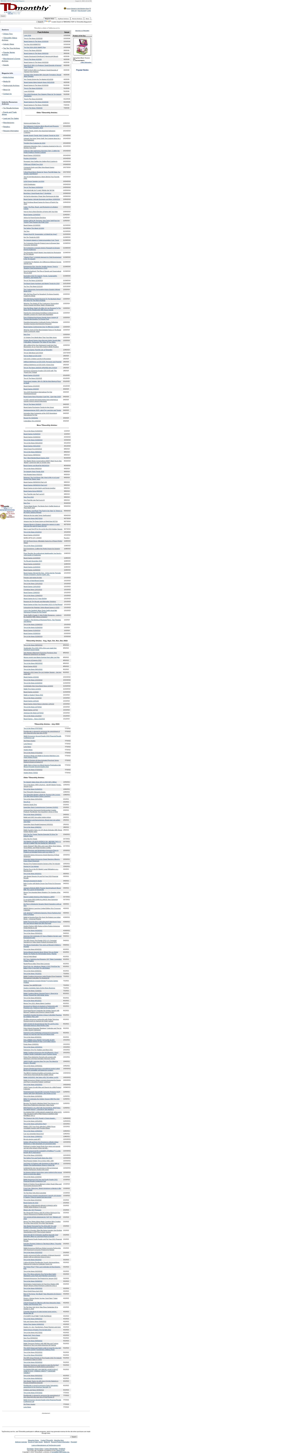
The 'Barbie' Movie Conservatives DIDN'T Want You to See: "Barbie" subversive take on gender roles (43, 461)
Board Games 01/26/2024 (32, 434)
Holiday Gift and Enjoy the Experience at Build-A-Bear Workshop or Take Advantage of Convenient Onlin (41, 1143)
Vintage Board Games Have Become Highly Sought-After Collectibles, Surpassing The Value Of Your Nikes (42, 341)
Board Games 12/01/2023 (32, 586)
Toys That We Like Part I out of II (34, 494)
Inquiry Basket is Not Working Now (78, 8)
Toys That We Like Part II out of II (34, 500)
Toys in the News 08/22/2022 (33, 663)
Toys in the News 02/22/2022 (33, 1252)
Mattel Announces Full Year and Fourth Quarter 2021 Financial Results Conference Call (41, 1180)
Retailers (6, 127)
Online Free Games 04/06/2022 (34, 1324)
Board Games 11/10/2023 (32, 558)
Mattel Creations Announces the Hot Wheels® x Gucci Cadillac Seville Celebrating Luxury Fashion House (41, 1053)
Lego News (27, 747)
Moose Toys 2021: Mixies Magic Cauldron (37, 1003)
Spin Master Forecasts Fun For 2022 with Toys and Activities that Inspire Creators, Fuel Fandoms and (40, 1227)
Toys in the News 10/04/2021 (33, 1047)
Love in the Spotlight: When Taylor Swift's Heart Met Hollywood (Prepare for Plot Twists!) (40, 611)
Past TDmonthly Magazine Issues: (35, 792)
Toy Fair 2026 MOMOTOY (32, 44)
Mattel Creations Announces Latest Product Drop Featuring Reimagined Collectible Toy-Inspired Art (43, 977)
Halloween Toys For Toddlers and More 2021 (38, 1050)
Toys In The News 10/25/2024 (33, 187)
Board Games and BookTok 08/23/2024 (36, 465)
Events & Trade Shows (35, 1442)
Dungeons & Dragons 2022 (32, 660)
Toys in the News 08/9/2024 (33, 452)
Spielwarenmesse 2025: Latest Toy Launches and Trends (42, 410)
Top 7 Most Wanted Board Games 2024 (36, 458)
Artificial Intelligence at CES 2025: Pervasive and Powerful (42, 362)
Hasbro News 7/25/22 (31, 773)
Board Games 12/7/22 (31, 710)
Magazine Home (49, 18)
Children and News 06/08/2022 (34, 1390)
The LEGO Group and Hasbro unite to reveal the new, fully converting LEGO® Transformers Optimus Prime (42, 1349)
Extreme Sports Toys (30, 804)
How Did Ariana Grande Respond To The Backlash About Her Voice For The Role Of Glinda (42, 299)
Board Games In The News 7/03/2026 (36, 105)
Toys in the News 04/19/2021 (33, 930)
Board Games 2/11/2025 (31, 375)
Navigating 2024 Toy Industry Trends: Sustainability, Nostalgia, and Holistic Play (40, 276)
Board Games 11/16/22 (31, 692)
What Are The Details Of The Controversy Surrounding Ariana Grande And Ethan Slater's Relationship (41, 304)
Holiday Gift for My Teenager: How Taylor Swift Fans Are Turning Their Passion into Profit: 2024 (42, 221)
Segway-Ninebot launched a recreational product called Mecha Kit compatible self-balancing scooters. (42, 1069)
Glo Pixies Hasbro (29, 741)
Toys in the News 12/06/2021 (33, 1131)
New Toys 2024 (29, 497)
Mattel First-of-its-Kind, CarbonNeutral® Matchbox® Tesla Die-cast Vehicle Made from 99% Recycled (42, 922)
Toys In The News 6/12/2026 (33, 99)
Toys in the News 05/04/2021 (33, 933)
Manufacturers (8, 123)
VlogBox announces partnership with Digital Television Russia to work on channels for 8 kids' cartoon (41, 1020)
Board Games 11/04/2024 (32, 215)
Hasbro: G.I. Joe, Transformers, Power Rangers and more (42, 1327)
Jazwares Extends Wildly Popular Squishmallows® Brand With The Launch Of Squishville (42, 889)
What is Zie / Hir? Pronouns (32, 1210)
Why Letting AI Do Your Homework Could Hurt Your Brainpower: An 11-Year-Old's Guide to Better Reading (41, 346)
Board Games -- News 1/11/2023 (34, 719)
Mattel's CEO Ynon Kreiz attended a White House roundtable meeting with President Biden (39, 1127)
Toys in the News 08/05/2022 (33, 645)
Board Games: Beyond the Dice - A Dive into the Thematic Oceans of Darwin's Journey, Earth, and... (42, 574)
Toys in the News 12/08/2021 (33, 1136)
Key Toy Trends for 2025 (31, 237)
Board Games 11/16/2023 (32, 564)
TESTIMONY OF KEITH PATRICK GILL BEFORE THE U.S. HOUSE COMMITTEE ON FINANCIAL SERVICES (42, 842)
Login (89, 10)
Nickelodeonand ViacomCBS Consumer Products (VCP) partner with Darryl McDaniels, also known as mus (42, 1092)
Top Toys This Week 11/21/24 (33, 286)
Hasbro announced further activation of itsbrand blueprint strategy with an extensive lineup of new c (42, 1256)
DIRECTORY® (6, 1)
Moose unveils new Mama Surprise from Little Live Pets (42, 657)
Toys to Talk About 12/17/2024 (33, 353)
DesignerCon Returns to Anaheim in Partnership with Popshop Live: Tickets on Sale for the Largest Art (41, 1007)
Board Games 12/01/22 (31, 701)
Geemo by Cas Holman (31, 866)
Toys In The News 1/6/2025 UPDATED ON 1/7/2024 (40, 368)
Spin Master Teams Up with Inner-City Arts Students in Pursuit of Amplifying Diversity (41, 1382)
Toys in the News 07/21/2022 (33, 753)
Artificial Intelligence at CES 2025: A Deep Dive (39, 365)
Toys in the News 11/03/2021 (33, 1096)
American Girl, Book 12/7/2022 (34, 713)
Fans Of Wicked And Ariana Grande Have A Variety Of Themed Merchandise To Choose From (41, 318)
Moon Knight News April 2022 (33, 1291)
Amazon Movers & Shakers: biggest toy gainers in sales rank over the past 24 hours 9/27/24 (42, 525)
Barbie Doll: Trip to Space (32, 1335)
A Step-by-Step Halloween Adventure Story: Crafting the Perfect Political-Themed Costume (42, 151)
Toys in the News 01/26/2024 (33, 431)
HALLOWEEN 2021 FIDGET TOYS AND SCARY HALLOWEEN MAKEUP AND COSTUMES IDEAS (40, 1040)
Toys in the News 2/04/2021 (32, 814)
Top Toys (26, 231)
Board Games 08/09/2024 (32, 455)
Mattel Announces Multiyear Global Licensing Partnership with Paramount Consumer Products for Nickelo (42, 1249)
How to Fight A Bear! (30, 956)
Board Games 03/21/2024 (32, 446)
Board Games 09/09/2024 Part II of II (35, 485)
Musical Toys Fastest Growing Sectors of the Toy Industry (42, 864)
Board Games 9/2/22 (30, 666)
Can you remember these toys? (34, 1134)
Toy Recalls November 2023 (33, 561)
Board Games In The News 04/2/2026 (36, 62)
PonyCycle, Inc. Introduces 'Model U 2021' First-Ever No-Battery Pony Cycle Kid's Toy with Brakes (42, 967)
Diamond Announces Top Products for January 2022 (40, 1278)
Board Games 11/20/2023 (32, 567)
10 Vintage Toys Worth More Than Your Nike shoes (40, 337)
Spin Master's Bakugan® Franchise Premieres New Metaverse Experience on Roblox (40, 653)
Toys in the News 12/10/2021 (33, 1155)
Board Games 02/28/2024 (32, 437)
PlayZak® (74, 1442)
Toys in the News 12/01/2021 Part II (35, 1124)
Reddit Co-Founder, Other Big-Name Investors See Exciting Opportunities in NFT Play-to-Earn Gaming (43, 1231)
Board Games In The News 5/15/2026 (36, 85)
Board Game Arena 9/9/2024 (33, 491)
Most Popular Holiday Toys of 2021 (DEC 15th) (39, 1161)
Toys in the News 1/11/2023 (32, 716)
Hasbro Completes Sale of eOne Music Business (39, 988)
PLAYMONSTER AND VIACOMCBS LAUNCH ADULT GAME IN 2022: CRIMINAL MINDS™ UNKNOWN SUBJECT (41, 1371)
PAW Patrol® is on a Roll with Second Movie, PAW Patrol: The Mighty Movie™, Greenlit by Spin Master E (42, 1108)
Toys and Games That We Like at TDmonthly (38, 350)
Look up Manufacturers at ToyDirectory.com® (46, 1445)
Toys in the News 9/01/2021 (32, 1001)
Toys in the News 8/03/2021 (32, 998)
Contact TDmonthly (47, 1440)
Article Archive (8, 77)
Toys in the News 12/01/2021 (33, 1121)
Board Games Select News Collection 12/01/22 (39, 704)
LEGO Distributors (29, 184)
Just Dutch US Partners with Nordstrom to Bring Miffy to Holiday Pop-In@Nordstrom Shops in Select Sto (41, 1164)
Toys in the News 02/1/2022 (32, 1200)
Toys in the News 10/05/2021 (33, 1066)
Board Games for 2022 (31, 1203)
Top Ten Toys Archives (11, 48)
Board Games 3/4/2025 (31, 389)
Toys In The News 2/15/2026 (33, 38)
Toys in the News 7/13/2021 (32, 991)
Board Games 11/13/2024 (32, 225)
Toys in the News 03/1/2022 (32, 1260)
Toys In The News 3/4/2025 (32, 404)
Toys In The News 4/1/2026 (33, 59)
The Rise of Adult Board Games (34, 580)
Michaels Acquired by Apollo (33, 881)
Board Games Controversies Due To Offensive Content (41, 327)
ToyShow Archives (63, 18)
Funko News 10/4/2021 (31, 1044)
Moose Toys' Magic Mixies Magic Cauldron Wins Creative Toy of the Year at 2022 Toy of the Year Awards (42, 1222)
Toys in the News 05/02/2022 (33, 1375)
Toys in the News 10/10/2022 (33, 680)
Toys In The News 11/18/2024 (33, 280)
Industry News (8, 44)
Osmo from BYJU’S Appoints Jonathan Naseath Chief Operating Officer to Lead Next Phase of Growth (41, 1235)
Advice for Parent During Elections (35, 218)
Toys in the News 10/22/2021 (33, 1084)
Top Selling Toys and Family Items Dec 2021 (38, 1158)
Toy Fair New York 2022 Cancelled (35, 1193)
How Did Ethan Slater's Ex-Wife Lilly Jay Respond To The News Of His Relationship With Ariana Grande (42, 309)
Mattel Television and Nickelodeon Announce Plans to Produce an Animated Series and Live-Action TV (41, 851)
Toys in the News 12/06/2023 (33, 595)
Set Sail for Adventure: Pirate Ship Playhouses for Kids (41, 196)
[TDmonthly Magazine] (25, 14)
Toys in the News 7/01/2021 (32, 973)
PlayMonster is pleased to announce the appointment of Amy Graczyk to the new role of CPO (42, 732)
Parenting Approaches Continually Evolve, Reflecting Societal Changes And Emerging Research (41, 323)
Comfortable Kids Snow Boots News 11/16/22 (38, 686)
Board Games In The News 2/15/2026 (36, 41)
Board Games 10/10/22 (31, 677)
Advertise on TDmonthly (82, 30)
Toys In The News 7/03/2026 (33, 108)
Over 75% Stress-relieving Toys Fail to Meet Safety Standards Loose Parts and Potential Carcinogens (40, 1275)
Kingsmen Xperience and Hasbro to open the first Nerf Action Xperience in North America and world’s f (41, 1366)
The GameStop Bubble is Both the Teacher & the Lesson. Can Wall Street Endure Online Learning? (42, 795)
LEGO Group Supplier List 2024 (34, 181)
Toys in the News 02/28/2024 (33, 440)
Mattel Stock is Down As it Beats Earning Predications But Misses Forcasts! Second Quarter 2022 (42, 766)
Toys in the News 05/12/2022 (33, 1352)
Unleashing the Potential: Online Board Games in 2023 (41, 607)
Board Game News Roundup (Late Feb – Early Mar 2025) (42, 397)
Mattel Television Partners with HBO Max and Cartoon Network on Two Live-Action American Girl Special (41, 1344)
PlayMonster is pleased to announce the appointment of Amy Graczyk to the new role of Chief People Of (42, 1396)
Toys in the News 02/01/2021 (33, 799)
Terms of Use (60, 1450)
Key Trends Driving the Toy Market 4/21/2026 (38, 79)
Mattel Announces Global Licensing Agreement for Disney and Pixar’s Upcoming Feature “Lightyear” (42, 1081)
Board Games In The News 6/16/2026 (36, 102)
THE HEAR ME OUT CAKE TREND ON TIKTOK (39, 190)
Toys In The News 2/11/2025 (33, 378)
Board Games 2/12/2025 (32, 386)
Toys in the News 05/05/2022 (33, 1341)
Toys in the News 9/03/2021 (32, 1037)
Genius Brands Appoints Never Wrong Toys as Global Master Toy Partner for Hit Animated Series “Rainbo (41, 953)
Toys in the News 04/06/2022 (33, 1319)
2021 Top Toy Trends (30, 839)
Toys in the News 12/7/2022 (33, 707)
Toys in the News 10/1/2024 (33, 532)
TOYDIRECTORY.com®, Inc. (60, 1452)
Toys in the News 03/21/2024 (33, 443)
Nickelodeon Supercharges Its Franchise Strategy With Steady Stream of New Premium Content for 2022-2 (41, 1285)
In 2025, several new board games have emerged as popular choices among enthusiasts (41, 400)
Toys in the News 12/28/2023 (33, 624)
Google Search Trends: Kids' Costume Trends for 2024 (41, 135)
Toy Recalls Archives (11, 108)
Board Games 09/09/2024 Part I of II (35, 482)
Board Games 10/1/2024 (32, 535)
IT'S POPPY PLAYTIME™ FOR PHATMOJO (37, 1316)
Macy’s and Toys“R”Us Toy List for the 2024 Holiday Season (43, 529)
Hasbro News (28, 750)
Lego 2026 (27, 35)
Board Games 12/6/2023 (32, 592)
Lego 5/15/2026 (29, 91)
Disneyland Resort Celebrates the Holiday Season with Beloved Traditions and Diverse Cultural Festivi (41, 1011)
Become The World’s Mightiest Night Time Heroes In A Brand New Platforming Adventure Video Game (41, 1104)
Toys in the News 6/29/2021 (32, 971)
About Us (6, 90)
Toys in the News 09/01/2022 (33, 669)
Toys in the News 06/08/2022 (33, 1378)
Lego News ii (28, 744)
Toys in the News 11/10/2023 (33, 546)
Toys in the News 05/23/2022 (33, 1362)
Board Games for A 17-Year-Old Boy (35, 598)
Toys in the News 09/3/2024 (33, 468)
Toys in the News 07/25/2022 (33, 770)
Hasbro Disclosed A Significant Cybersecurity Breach (41, 56)
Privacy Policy (39, 1449)
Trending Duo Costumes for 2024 (34, 143)
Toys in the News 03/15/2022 (33, 1271)
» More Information (85, 62)
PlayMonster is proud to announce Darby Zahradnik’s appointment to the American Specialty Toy (41, 1386)
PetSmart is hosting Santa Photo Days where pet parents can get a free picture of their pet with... (42, 1147)
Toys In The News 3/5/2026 (33, 50)
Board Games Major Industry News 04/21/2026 (39, 82)
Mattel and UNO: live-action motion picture (37, 817)
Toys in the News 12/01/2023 (33, 583)
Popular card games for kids (33, 577)
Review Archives (77, 18)
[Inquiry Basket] (65, 8)
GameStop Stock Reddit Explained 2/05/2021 (38, 824)
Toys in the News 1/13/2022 (32, 1177)
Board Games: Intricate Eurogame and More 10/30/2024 (42, 199)
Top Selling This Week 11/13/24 (34, 228)
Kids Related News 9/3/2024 (33, 474)
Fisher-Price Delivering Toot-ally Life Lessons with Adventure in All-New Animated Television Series (40, 1058)
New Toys (27, 334)
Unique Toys (8, 34)
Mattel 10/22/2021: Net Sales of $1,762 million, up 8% (41, 1077)
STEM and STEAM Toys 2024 (33, 164)
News (87, 18)
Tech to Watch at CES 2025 (32, 356)
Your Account (82, 10)
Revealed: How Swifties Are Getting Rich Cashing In (40, 161)
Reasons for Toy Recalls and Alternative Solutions (40, 601)
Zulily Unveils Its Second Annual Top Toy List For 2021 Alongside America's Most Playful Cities (41, 1024)
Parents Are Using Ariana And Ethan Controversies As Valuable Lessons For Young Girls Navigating (41, 313)
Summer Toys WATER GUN (32, 985)
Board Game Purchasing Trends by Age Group (39, 407)
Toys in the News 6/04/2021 (32, 949)
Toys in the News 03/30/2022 (33, 1288)
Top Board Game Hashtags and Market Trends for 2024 (42, 283)
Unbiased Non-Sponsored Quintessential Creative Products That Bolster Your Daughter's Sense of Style (41, 811)
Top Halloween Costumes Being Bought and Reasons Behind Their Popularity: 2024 (41, 127)
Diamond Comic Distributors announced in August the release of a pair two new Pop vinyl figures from (41, 1033)
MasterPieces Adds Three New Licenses (37, 964)
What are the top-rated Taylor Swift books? (37, 515)
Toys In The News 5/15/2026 (33, 88)
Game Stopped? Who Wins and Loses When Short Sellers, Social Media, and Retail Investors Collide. (43, 847)
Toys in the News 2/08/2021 (32, 827)
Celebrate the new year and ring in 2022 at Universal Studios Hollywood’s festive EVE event (41, 1169)
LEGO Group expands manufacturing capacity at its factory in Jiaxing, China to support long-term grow (42, 1196)
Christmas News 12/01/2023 (33, 589)
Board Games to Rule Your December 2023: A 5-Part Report (43, 604)
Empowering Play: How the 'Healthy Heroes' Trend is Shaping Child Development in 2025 (41, 267)
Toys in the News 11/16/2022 (33, 683)
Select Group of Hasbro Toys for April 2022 (37, 1330)
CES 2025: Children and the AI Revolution (37, 359)
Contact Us (7, 94)
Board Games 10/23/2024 (32, 155)
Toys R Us (27, 802)
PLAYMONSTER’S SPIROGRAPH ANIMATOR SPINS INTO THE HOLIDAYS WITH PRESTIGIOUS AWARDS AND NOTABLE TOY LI (43, 1113)
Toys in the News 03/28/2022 (33, 1281)
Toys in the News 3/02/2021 (32, 874)
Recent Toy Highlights (31, 418)
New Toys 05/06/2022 (31, 1338)
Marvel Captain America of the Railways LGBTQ (39, 897)
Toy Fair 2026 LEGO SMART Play (35, 47)
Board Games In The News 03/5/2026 (36, 53)
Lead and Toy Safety (11, 118)
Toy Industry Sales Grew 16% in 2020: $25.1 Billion (40, 782)
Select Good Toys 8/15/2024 (33, 449)
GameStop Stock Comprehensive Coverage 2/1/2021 (41, 807)
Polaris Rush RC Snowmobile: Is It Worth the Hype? (40, 234)
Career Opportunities (51, 1449)
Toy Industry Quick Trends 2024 (34, 471)
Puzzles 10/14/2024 (30, 158)
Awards (6, 65)
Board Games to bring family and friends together (39, 488)
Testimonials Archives (11, 85)
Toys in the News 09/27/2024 (33, 518)
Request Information (11, 131)
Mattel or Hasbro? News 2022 (33, 695)
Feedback (62, 1449)
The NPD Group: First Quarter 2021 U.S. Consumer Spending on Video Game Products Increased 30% (40, 941)
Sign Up (73, 10)
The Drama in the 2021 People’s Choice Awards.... (40, 1118)
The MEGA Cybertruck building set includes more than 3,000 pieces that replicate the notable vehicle (41, 1074)
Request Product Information (60, 1442)
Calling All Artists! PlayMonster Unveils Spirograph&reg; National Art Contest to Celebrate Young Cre (42, 1263)
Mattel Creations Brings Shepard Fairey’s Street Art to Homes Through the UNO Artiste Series (41, 994)
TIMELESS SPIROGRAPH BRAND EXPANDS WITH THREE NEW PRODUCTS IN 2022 (40, 1206)
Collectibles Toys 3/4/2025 (32, 421)
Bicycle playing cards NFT (32, 1139)
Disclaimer (30, 1449)
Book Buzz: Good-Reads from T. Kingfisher (37, 193)
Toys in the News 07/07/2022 (33, 728)
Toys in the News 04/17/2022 (33, 1332)
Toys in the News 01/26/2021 (33, 789)
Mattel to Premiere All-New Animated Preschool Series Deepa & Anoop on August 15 (41, 761)
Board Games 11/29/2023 (32, 570)
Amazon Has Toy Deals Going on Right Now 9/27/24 (41, 521)
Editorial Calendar (21, 1442)
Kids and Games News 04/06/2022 (35, 1321)
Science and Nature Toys (32, 123)
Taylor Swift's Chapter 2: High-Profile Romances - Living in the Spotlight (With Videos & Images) (42, 616)
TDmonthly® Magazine (18, 1)
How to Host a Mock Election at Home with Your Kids (41, 212)
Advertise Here (59, 1440)
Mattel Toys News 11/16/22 (32, 689)
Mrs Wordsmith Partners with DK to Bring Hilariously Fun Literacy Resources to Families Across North (42, 1213)
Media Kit (6, 81)
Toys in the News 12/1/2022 (33, 698)
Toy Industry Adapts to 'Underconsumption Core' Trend (41, 240)
